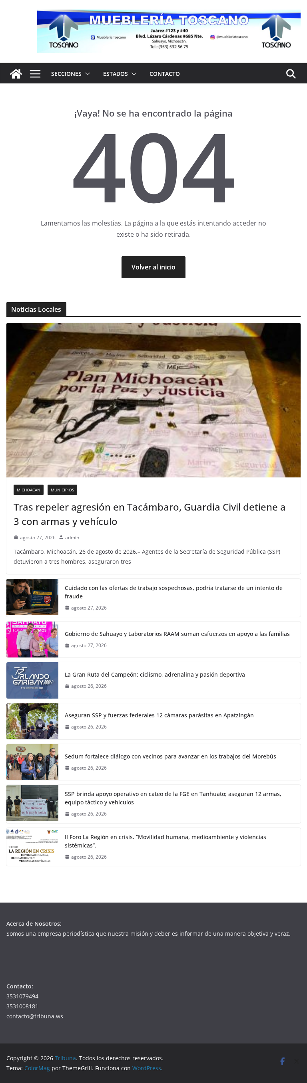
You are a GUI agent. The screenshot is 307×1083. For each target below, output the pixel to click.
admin (72, 537)
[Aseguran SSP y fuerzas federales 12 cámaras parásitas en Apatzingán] (32, 721)
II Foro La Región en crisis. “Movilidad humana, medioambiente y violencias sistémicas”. (165, 841)
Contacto (165, 73)
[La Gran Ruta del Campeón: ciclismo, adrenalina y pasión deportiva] (32, 680)
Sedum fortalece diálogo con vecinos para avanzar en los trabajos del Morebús (170, 756)
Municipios (62, 490)
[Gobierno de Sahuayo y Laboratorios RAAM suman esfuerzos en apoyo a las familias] (32, 639)
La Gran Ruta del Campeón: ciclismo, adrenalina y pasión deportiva (155, 674)
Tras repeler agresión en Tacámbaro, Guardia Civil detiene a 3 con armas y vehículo (150, 514)
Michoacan (28, 490)
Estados (115, 73)
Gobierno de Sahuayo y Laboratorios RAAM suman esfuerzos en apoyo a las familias (177, 634)
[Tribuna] (16, 73)
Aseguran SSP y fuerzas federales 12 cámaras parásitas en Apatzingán (159, 715)
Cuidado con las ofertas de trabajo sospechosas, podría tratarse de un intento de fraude (174, 592)
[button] (86, 73)
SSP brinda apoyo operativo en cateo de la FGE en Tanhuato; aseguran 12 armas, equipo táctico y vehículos (173, 798)
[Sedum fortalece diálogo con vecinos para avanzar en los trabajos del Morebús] (32, 762)
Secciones (66, 73)
